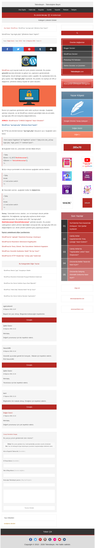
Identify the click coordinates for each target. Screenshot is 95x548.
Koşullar (41, 10)
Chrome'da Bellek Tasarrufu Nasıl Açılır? (80, 263)
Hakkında (32, 10)
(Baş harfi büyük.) (17, 480)
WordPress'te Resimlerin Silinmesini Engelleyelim (19, 242)
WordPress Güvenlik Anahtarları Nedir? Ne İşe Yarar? (20, 251)
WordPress (14, 28)
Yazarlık (57, 10)
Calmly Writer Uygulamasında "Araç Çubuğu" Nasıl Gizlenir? (78, 239)
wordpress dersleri (9, 523)
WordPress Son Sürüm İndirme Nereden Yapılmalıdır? (20, 296)
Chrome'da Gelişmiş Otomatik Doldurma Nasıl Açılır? (79, 275)
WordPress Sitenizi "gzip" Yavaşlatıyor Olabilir (17, 270)
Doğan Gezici (10, 41)
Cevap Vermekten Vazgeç (10, 434)
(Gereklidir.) (14, 451)
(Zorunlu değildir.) (13, 470)
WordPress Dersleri (70, 54)
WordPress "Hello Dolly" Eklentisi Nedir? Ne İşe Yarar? (20, 289)
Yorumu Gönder (29, 508)
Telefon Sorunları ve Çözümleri (74, 65)
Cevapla (29, 320)
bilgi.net (77, 288)
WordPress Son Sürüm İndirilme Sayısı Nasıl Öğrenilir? (20, 283)
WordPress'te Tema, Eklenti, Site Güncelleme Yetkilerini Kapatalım (25, 246)
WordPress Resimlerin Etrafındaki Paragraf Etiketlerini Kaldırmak (23, 277)
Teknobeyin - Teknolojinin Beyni (47, 5)
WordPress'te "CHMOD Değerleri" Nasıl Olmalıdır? (26, 121)
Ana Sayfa (22, 10)
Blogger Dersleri (69, 48)
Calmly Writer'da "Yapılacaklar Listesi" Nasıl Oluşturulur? (79, 252)
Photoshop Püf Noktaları (72, 60)
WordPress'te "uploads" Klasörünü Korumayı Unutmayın (21, 237)
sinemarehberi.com (77, 309)
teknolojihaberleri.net (77, 298)
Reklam (65, 10)
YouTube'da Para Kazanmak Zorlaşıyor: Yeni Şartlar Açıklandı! (80, 226)
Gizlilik (49, 10)
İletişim (73, 10)
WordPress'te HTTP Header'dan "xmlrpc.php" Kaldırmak (21, 256)
